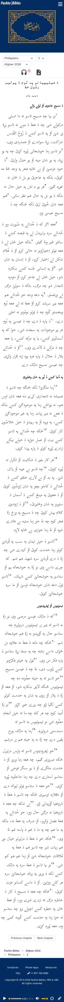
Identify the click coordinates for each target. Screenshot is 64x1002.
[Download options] (38, 72)
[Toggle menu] (59, 4)
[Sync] (59, 998)
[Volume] (37, 998)
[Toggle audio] (24, 72)
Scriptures (13, 967)
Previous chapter (21, 938)
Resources (51, 967)
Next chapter (45, 938)
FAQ (18, 973)
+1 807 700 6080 (39, 973)
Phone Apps (32, 967)
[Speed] (52, 998)
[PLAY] (4, 998)
